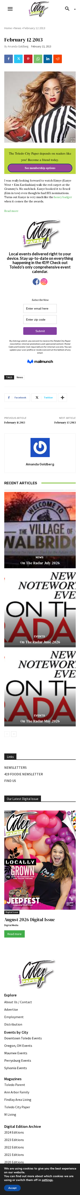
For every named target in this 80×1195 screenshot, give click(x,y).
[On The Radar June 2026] (40, 608)
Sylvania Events (15, 1068)
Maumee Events (15, 1053)
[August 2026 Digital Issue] (40, 860)
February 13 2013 (65, 422)
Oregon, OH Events (18, 1045)
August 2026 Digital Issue (29, 919)
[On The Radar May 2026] (40, 687)
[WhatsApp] (38, 59)
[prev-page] (7, 734)
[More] (62, 397)
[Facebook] (8, 59)
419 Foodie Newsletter (23, 774)
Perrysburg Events (17, 1060)
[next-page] (13, 734)
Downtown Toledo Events (23, 1038)
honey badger (63, 197)
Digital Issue (12, 912)
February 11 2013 (14, 422)
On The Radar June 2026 (40, 642)
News (17, 28)
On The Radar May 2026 (40, 721)
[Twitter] (18, 59)
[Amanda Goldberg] (40, 447)
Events (39, 636)
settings (47, 1180)
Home (8, 28)
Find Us (10, 781)
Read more (11, 211)
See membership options (40, 168)
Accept (12, 1188)
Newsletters (15, 767)
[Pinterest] (28, 59)
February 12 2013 (34, 28)
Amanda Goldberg (18, 46)
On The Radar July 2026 (40, 563)
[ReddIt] (57, 59)
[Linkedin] (48, 59)
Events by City (16, 1032)
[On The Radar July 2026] (40, 529)
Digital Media (11, 925)
